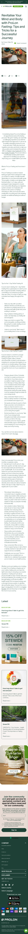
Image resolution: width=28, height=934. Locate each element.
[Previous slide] (2, 2)
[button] (26, 931)
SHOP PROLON (7, 871)
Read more (5, 616)
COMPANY (5, 843)
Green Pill (5, 624)
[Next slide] (26, 2)
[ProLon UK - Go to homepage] (7, 6)
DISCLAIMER (6, 875)
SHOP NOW (14, 771)
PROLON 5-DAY (18, 6)
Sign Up (14, 830)
